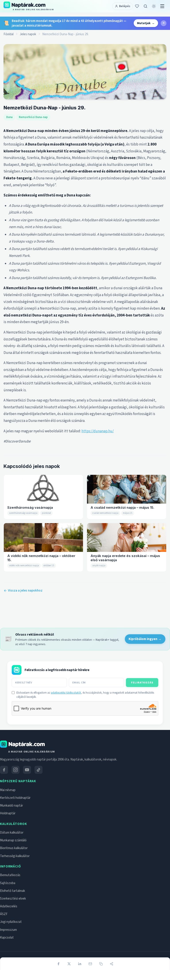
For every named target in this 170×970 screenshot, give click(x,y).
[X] (69, 963)
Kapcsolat (7, 937)
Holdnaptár (7, 813)
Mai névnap (7, 790)
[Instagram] (15, 770)
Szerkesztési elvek (13, 898)
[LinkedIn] (79, 963)
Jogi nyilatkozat (11, 922)
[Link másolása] (101, 963)
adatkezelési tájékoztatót (66, 693)
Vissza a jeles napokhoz (25, 590)
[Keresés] (145, 6)
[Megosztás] (111, 963)
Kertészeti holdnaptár (15, 797)
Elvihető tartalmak (12, 891)
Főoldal (9, 34)
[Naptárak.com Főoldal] (22, 744)
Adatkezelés (8, 906)
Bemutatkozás (10, 875)
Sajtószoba (7, 883)
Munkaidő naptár (11, 805)
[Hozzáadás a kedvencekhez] (137, 6)
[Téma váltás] (154, 6)
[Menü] (162, 6)
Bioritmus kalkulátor (14, 848)
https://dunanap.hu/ (97, 431)
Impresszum (8, 929)
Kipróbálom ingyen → (145, 639)
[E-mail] (90, 963)
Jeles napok (28, 34)
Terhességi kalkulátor (15, 856)
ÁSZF (4, 914)
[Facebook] (58, 963)
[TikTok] (38, 770)
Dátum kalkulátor (11, 832)
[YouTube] (27, 770)
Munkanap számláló (13, 840)
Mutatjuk (146, 23)
